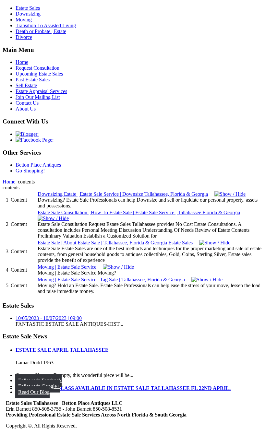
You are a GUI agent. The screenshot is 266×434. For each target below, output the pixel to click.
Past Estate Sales (33, 79)
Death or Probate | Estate (41, 31)
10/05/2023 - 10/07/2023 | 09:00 (49, 318)
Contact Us (27, 103)
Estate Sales (28, 8)
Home (22, 62)
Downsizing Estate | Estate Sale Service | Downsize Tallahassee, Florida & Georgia (123, 194)
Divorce (24, 37)
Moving (24, 19)
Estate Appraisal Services (41, 91)
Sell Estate (26, 85)
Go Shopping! (30, 170)
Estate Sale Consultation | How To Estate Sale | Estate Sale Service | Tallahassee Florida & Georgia (139, 212)
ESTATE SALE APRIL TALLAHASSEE (62, 350)
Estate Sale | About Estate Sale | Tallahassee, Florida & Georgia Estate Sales (115, 242)
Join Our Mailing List (38, 97)
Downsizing (28, 14)
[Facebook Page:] (35, 140)
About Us (26, 108)
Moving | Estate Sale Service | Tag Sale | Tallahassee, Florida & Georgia (111, 279)
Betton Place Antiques (38, 165)
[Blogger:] (27, 134)
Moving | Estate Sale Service (67, 267)
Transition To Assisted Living (46, 25)
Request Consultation (37, 68)
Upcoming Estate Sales (39, 73)
